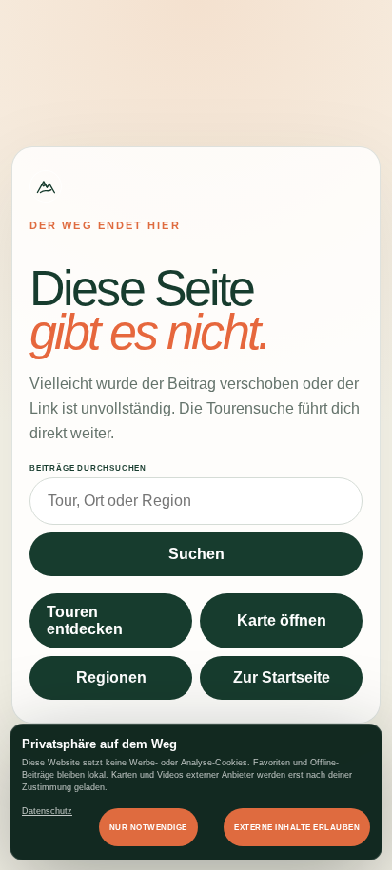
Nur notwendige (148, 827)
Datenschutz (47, 811)
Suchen (196, 554)
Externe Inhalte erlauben (297, 827)
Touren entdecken (85, 620)
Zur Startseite (281, 677)
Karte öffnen (281, 620)
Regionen (111, 677)
